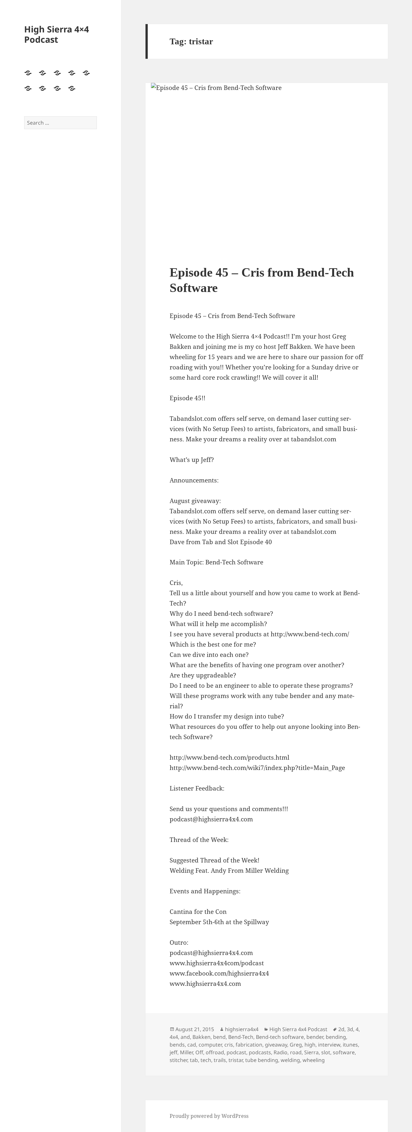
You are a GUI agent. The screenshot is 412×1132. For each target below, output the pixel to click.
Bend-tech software (280, 1036)
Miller (186, 1052)
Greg (296, 1044)
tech (206, 1060)
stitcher (178, 1060)
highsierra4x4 (241, 1029)
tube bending (261, 1060)
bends (177, 1044)
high (309, 1044)
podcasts (260, 1052)
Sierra (311, 1052)
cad (191, 1044)
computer (210, 1044)
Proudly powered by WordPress (209, 1115)
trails (220, 1060)
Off (199, 1052)
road (296, 1052)
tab (194, 1060)
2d (341, 1029)
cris (228, 1044)
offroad (215, 1052)
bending (336, 1036)
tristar (236, 1060)
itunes (350, 1044)
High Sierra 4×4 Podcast (56, 34)
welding (290, 1060)
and (185, 1036)
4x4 (174, 1036)
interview (329, 1044)
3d (350, 1029)
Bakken (201, 1036)
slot (325, 1052)
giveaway (276, 1044)
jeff (173, 1052)
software (344, 1052)
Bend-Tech (240, 1036)
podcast (236, 1052)
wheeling (314, 1060)
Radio (280, 1052)
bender (314, 1036)
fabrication (249, 1044)
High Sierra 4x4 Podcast (298, 1029)
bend (219, 1036)
